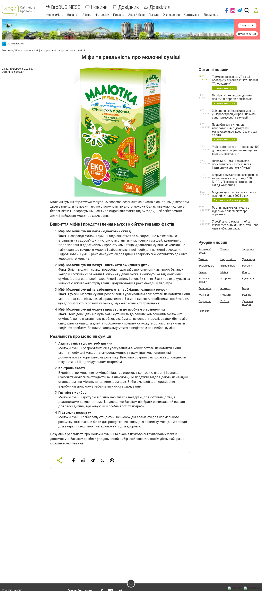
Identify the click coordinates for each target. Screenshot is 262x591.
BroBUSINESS (65, 7)
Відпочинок (227, 265)
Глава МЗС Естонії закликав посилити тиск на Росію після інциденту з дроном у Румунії (231, 164)
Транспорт (248, 259)
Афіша (86, 14)
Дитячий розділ (247, 303)
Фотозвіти (102, 14)
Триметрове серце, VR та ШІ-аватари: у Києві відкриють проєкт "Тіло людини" (235, 80)
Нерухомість (54, 14)
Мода (245, 288)
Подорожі (205, 301)
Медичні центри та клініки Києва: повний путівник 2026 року (234, 194)
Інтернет (225, 278)
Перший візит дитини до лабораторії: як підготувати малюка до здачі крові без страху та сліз (234, 130)
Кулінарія (204, 294)
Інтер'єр (225, 288)
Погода (154, 14)
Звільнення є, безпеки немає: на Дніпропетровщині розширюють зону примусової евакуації (234, 114)
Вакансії (72, 14)
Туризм (203, 259)
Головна (118, 14)
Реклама (204, 310)
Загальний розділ (205, 251)
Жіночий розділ (204, 280)
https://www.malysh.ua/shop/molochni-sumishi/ (109, 202)
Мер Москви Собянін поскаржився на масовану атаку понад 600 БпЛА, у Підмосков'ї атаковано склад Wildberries (235, 180)
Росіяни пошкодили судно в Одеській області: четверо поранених (230, 211)
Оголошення (171, 14)
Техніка (224, 249)
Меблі (224, 272)
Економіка (205, 288)
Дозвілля (159, 7)
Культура (248, 278)
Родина (246, 294)
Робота (224, 301)
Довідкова (211, 14)
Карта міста (192, 14)
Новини (99, 7)
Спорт (246, 272)
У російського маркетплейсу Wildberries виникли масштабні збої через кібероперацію (235, 225)
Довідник (128, 7)
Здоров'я (248, 249)
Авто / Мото (136, 14)
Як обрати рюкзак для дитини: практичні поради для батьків (232, 97)
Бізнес (203, 272)
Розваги (247, 265)
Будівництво (206, 265)
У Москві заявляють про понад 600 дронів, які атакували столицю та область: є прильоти (235, 150)
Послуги (225, 294)
